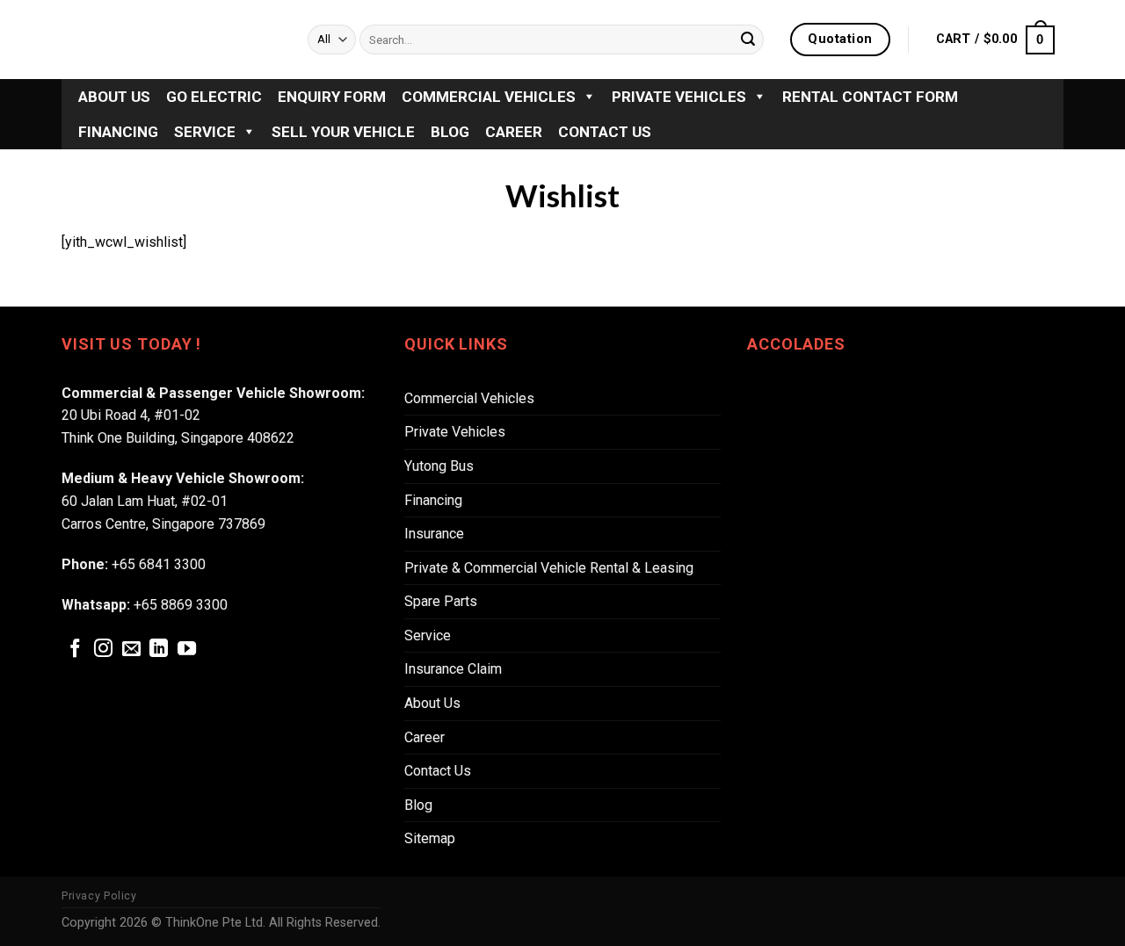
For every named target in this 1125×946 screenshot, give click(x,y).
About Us (114, 96)
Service (205, 132)
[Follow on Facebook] (75, 649)
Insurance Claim (453, 669)
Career (513, 132)
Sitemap (429, 838)
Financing (118, 132)
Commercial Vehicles (489, 96)
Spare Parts (440, 601)
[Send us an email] (131, 649)
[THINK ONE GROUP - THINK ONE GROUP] (171, 39)
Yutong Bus (439, 466)
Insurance (434, 533)
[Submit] (748, 39)
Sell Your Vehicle (343, 132)
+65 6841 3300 (159, 564)
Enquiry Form (332, 96)
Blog (450, 132)
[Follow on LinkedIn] (158, 649)
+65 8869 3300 (181, 604)
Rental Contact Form (870, 96)
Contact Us (604, 132)
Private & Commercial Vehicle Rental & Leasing (548, 568)
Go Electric (214, 96)
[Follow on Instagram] (103, 649)
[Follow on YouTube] (187, 649)
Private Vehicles (679, 96)
